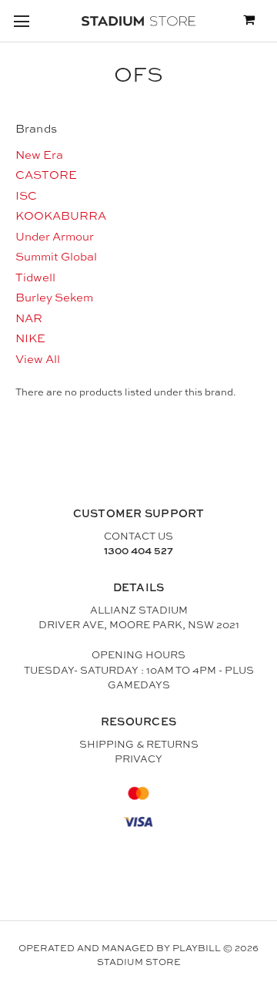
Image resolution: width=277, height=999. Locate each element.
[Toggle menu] (21, 21)
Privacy (138, 758)
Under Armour (54, 236)
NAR (28, 318)
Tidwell (35, 277)
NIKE (30, 338)
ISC (26, 195)
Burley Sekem (54, 297)
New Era (39, 154)
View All (37, 359)
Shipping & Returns (139, 744)
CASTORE (46, 174)
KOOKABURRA (60, 215)
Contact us (138, 536)
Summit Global (56, 256)
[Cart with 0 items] (248, 20)
